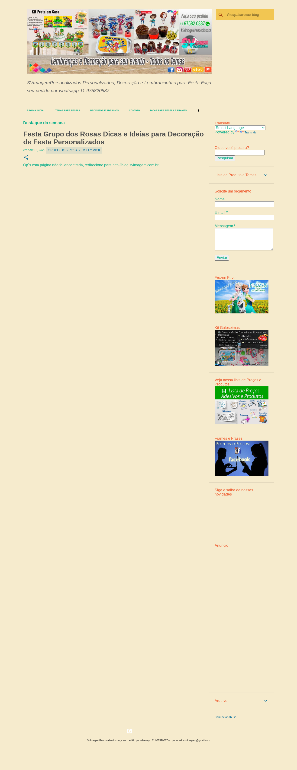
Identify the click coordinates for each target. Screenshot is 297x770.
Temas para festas (67, 110)
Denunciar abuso (225, 717)
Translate (250, 132)
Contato (134, 110)
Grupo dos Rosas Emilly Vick (74, 150)
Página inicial (36, 110)
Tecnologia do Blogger (151, 731)
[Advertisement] (241, 617)
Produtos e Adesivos (104, 110)
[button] (26, 158)
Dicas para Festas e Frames (168, 110)
